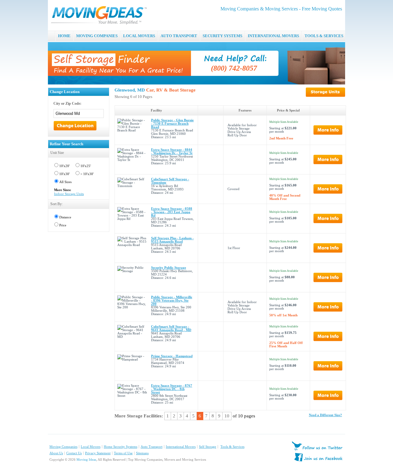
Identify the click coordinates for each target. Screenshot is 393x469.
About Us (56, 453)
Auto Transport (151, 446)
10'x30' (64, 174)
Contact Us (74, 453)
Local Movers (90, 446)
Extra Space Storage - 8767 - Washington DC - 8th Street (171, 389)
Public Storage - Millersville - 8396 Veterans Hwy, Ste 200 (171, 300)
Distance (65, 217)
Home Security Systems (120, 446)
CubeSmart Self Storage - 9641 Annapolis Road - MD (171, 328)
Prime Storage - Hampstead (172, 356)
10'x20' (64, 166)
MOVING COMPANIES (97, 35)
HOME (64, 35)
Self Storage (207, 446)
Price (62, 225)
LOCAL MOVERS (139, 35)
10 (226, 415)
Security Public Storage (168, 267)
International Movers (181, 446)
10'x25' (85, 166)
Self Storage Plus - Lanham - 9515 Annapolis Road (172, 239)
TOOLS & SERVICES (324, 35)
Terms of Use (123, 453)
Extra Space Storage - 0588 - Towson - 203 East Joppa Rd (171, 212)
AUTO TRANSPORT (179, 35)
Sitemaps (142, 453)
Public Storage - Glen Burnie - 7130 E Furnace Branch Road (172, 124)
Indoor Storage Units (69, 194)
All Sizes (65, 182)
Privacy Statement (98, 453)
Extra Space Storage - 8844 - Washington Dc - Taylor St (172, 151)
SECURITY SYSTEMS (222, 35)
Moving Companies (63, 446)
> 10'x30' (87, 174)
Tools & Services (232, 446)
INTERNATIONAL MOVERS (273, 35)
